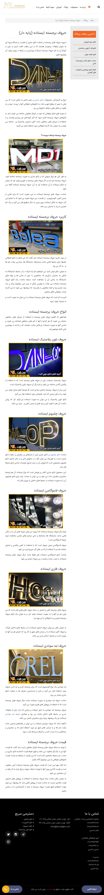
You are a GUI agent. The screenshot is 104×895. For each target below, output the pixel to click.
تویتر (8, 834)
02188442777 (93, 823)
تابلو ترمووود (27, 826)
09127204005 (93, 864)
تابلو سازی (39, 100)
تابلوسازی (49, 889)
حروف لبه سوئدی (12, 714)
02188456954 (93, 842)
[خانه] (89, 8)
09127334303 (93, 826)
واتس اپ (8, 842)
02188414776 (93, 861)
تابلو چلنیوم (55, 454)
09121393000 (94, 845)
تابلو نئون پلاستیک (25, 829)
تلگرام (23, 834)
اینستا (16, 834)
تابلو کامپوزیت (27, 822)
